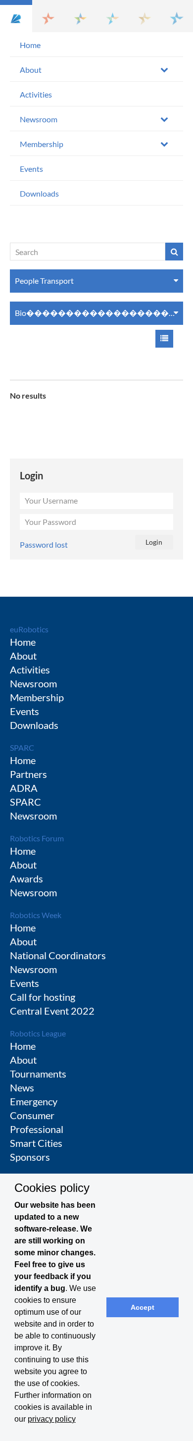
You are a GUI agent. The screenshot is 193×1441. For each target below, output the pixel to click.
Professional (36, 1129)
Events (31, 168)
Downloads (39, 193)
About (31, 69)
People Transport (44, 280)
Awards (26, 878)
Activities (36, 94)
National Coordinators (58, 955)
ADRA (24, 788)
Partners (28, 774)
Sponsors (30, 1157)
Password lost (44, 544)
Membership (41, 144)
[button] (16, 16)
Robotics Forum (37, 838)
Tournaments (38, 1074)
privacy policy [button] (52, 1419)
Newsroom (38, 119)
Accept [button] (142, 1307)
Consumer (32, 1115)
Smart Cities (36, 1143)
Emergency (33, 1101)
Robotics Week (35, 915)
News (22, 1087)
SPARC (22, 747)
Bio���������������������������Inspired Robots (99, 312)
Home (30, 45)
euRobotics (29, 629)
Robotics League (38, 1033)
